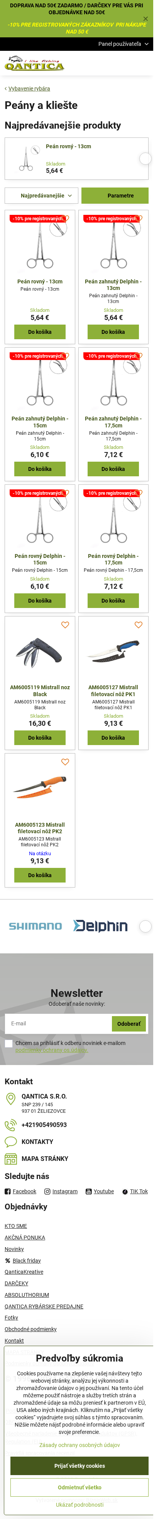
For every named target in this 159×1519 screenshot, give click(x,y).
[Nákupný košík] (125, 63)
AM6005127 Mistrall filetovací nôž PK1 (113, 690)
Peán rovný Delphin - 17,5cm (113, 559)
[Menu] (144, 63)
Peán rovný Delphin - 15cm (40, 559)
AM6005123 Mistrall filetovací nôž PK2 (40, 828)
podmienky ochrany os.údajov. (51, 1050)
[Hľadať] (107, 63)
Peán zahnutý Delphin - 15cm (40, 422)
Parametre (120, 196)
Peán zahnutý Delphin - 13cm (113, 284)
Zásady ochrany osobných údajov (79, 1445)
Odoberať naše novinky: (77, 1004)
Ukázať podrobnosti (79, 1505)
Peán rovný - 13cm (68, 146)
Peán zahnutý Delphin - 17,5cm (113, 422)
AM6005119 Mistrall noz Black (40, 690)
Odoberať (128, 1024)
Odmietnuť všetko (79, 1487)
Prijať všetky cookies (79, 1466)
